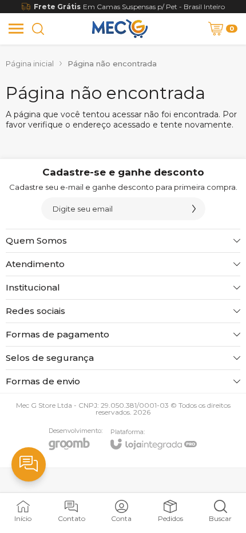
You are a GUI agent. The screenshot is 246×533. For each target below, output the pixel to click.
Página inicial (30, 63)
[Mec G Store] (119, 28)
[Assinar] (193, 208)
